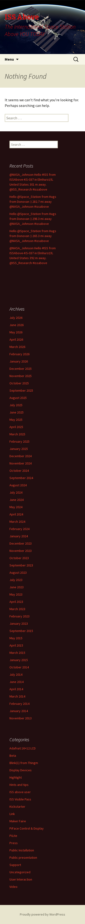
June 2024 (16, 500)
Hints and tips (19, 785)
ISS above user (20, 792)
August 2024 (18, 485)
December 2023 (20, 543)
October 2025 (19, 383)
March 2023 (17, 609)
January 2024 (18, 536)
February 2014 (19, 704)
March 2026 (17, 347)
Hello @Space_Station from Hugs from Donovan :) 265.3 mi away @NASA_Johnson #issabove (32, 236)
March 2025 (17, 434)
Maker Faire (17, 821)
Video (13, 887)
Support (15, 865)
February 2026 (19, 354)
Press (13, 843)
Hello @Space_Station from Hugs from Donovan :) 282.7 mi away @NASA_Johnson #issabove (32, 202)
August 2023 (18, 572)
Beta (12, 755)
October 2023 (19, 558)
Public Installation (21, 850)
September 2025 (21, 390)
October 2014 (19, 667)
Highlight (15, 777)
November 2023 (20, 551)
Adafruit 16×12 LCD (22, 748)
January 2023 (18, 623)
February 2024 (19, 529)
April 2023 (16, 602)
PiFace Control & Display (26, 828)
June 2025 (16, 412)
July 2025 (15, 405)
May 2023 (15, 594)
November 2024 (20, 463)
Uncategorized (19, 872)
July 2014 (15, 674)
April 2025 (16, 427)
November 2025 (20, 376)
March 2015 (17, 653)
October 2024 (19, 470)
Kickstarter (17, 806)
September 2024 (21, 478)
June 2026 (16, 325)
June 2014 (16, 682)
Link (12, 814)
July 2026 (15, 318)
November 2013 (20, 718)
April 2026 (16, 339)
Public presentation (23, 857)
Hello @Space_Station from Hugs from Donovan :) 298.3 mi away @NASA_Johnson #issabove (32, 219)
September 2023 (21, 565)
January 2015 (18, 660)
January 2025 (18, 449)
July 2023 (15, 580)
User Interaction (20, 879)
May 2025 (15, 419)
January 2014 (18, 711)
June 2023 (16, 587)
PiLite (13, 836)
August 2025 (18, 398)
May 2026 (15, 332)
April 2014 (16, 689)
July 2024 (15, 492)
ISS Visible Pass (20, 799)
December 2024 (20, 456)
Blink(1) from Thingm (23, 763)
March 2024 (17, 521)
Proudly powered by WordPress (42, 914)
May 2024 (15, 507)
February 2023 (19, 616)
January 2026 (18, 361)
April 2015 (16, 645)
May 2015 (15, 638)
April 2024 (16, 514)
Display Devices (20, 770)
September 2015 (21, 631)
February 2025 (19, 441)
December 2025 (20, 368)
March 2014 (17, 696)
